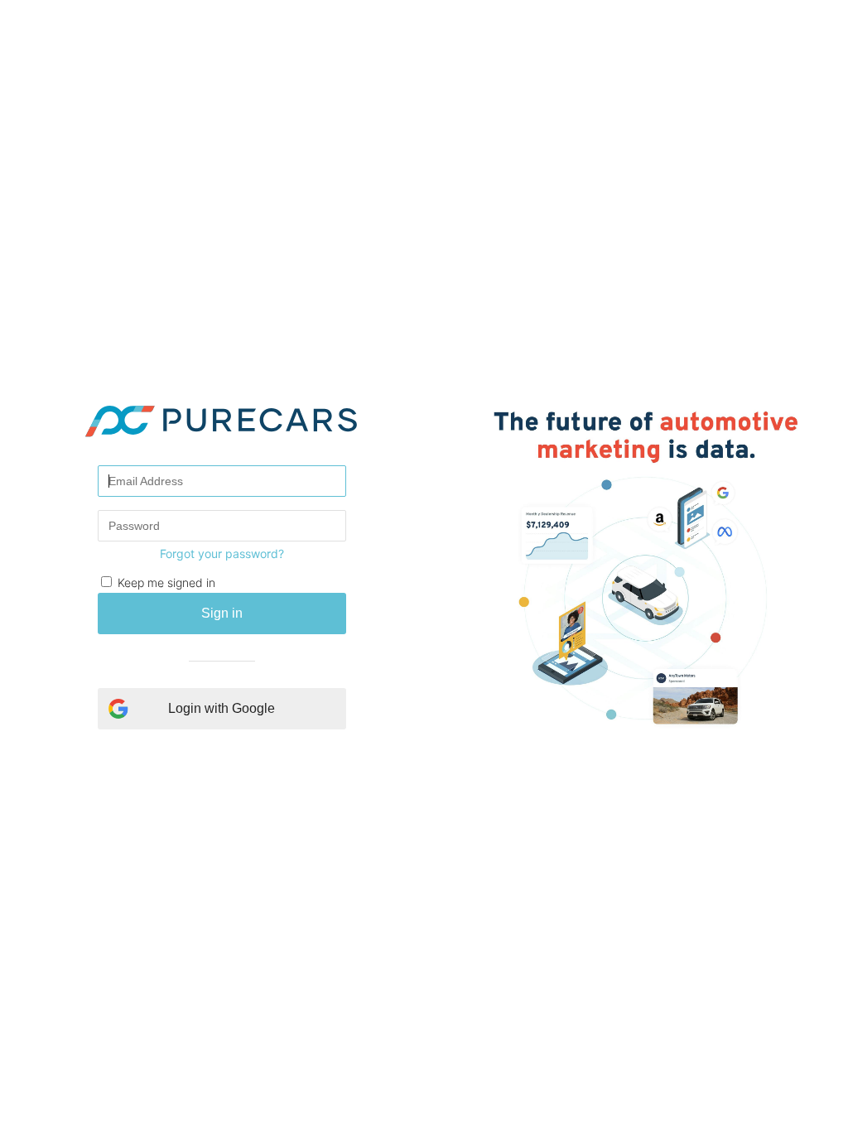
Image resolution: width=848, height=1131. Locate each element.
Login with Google (221, 708)
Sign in (222, 613)
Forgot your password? (222, 553)
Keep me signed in (166, 582)
